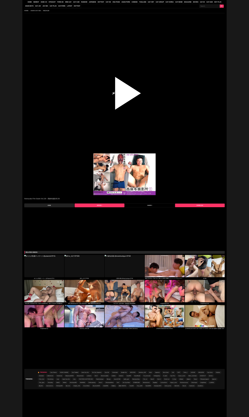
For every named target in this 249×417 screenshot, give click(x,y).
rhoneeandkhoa (109, 382)
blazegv (109, 379)
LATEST (69, 6)
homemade (115, 372)
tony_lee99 (139, 385)
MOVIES (195, 2)
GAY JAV (38, 6)
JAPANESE (92, 2)
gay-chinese (53, 372)
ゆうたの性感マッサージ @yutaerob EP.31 (44, 278)
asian (150, 372)
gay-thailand (75, 372)
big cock (68, 385)
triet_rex (145, 379)
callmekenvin (50, 375)
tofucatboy (50, 382)
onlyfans (218, 372)
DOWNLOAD (200, 205)
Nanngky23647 (157, 385)
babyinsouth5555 (69, 375)
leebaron (89, 375)
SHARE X (149, 205)
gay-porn (61, 6)
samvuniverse (49, 385)
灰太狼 (204, 278)
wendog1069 (59, 385)
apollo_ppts (126, 379)
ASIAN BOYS (29, 6)
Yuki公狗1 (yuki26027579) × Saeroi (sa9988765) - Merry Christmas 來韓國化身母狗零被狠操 (44, 303)
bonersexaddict (104, 375)
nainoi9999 (148, 385)
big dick (41, 385)
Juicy (74, 379)
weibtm (64, 382)
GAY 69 (202, 2)
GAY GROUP (160, 2)
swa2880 (129, 375)
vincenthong (50, 379)
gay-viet (107, 372)
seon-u (159, 379)
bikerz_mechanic (193, 375)
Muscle (184, 385)
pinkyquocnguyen (204, 379)
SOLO (96, 375)
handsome (191, 385)
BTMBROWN (136, 382)
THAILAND (142, 2)
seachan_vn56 (142, 372)
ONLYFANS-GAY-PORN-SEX (86, 379)
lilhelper (181, 379)
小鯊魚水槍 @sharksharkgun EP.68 (124, 278)
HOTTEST (101, 2)
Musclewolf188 (96, 385)
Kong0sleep (203, 382)
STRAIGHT (52, 2)
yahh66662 (82, 382)
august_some (173, 382)
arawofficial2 (137, 375)
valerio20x (176, 385)
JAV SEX (45, 6)
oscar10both (86, 385)
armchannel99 (73, 382)
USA (173, 372)
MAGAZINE (187, 2)
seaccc (100, 382)
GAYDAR (193, 372)
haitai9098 (105, 385)
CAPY (178, 372)
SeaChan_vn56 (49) (84, 328)
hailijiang (113, 385)
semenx (211, 375)
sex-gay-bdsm (126, 382)
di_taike (165, 375)
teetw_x (185, 372)
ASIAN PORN (125, 2)
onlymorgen (194, 382)
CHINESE (135, 2)
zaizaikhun (200, 385)
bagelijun (155, 382)
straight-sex (124, 372)
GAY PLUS (53, 6)
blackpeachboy (136, 379)
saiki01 (58, 382)
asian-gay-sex (85, 372)
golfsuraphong (91, 382)
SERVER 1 (99, 205)
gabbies (114, 375)
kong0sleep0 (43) (164, 303)
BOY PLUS (217, 2)
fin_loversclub (146, 375)
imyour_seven (181, 375)
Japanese (157, 372)
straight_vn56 (76, 385)
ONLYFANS (116, 2)
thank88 (131, 385)
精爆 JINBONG (122, 385)
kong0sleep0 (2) (44, 328)
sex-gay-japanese (96, 372)
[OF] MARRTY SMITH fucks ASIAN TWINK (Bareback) (124, 328)
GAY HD (108, 2)
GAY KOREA (170, 2)
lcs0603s (211, 382)
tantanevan (59, 375)
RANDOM (84, 2)
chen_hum (41, 379)
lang (58, 379)
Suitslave (121, 375)
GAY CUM (76, 2)
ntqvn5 (152, 379)
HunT (118, 382)
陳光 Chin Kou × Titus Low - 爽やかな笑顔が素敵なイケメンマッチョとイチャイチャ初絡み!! (164, 278)
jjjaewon (214, 379)
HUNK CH (44, 2)
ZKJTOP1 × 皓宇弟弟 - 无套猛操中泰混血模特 (124, 303)
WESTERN (132, 372)
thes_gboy (41, 382)
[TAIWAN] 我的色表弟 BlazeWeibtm (164, 328)
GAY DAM (209, 2)
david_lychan (168, 385)
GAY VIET (151, 2)
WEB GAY (68, 2)
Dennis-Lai (166, 379)
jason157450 (117, 379)
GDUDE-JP (203, 375)
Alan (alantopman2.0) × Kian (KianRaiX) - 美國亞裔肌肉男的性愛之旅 (84, 303)
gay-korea (210, 372)
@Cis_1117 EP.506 (84, 278)
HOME (26, 10)
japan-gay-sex (66, 379)
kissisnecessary (184, 382)
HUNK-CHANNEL (64, 372)
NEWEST (36, 2)
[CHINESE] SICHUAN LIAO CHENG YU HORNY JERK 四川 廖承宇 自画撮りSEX (204, 328)
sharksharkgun (99, 379)
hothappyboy (157, 375)
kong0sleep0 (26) (205, 303)
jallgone (188, 379)
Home (30, 2)
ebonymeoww (80, 375)
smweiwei (41, 375)
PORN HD (60, 2)
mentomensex (146, 382)
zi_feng (174, 379)
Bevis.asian (166, 372)
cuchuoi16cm (163, 382)
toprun (195, 379)
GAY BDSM (178, 2)
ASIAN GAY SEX (36, 10)
